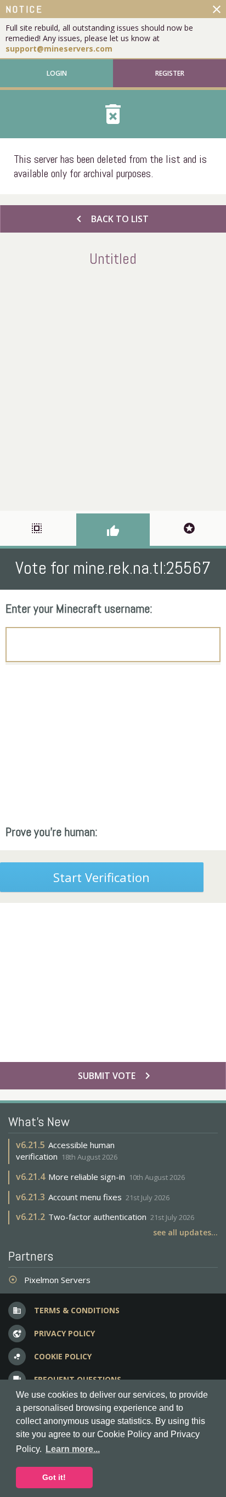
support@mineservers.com (58, 48)
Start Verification (101, 877)
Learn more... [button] (73, 1449)
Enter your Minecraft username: (78, 608)
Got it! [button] (54, 1477)
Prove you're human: (51, 831)
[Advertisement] (113, 387)
